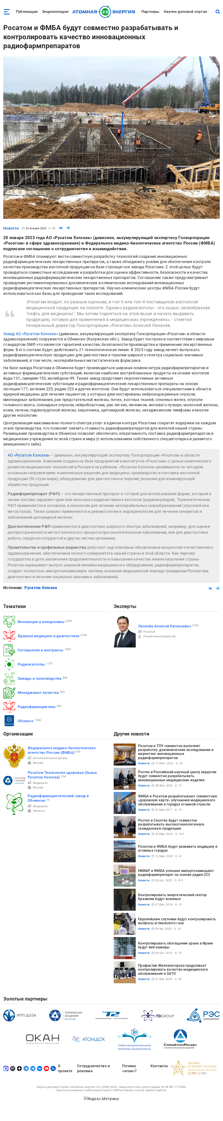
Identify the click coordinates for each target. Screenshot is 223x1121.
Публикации (27, 11)
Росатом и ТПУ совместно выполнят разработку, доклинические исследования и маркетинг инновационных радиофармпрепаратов (175, 752)
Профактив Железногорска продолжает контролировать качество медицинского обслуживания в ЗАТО (173, 969)
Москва (38, 762)
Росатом (149, 631)
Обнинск (25, 721)
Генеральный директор (159, 636)
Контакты (159, 1066)
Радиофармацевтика (37, 707)
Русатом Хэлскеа (40, 587)
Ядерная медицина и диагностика (48, 636)
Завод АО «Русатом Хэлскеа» (30, 333)
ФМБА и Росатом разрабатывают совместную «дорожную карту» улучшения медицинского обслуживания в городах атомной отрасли (177, 800)
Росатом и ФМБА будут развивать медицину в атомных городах (177, 848)
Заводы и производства (40, 678)
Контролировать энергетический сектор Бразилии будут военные (172, 897)
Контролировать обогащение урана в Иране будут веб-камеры (175, 945)
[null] (60, 228)
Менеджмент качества (38, 692)
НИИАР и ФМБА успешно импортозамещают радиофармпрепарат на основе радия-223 (176, 873)
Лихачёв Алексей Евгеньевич (164, 626)
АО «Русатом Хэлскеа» (29, 455)
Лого (105, 11)
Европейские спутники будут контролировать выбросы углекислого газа (177, 921)
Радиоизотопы (31, 664)
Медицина (40, 783)
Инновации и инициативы (41, 622)
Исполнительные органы (50, 758)
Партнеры (150, 11)
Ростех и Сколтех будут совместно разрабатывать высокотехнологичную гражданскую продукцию (171, 824)
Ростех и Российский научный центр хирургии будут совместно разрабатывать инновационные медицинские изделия (177, 776)
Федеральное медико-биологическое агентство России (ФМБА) (62, 750)
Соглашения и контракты (40, 650)
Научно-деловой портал (185, 11)
